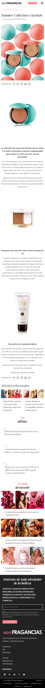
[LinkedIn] (14, 674)
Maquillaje (9, 9)
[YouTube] (24, 674)
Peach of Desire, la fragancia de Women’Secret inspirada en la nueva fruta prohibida (23, 541)
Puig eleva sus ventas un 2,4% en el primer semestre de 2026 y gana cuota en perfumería (22, 470)
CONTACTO (17, 686)
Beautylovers (8, 661)
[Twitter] (19, 674)
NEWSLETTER (28, 686)
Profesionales (8, 664)
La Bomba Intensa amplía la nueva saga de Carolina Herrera (21, 513)
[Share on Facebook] (14, 84)
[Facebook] (5, 674)
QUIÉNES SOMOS (36, 683)
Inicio (2, 9)
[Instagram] (9, 674)
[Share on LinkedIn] (25, 84)
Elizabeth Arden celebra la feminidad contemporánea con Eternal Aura (20, 569)
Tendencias (18, 9)
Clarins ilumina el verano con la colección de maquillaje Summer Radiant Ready (34, 405)
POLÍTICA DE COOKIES (21, 683)
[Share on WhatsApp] (29, 84)
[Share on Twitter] (17, 84)
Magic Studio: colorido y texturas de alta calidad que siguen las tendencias (12, 405)
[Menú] (42, 3)
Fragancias (7, 647)
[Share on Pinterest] (21, 84)
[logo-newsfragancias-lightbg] (12, 3)
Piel (4, 650)
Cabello (5, 658)
